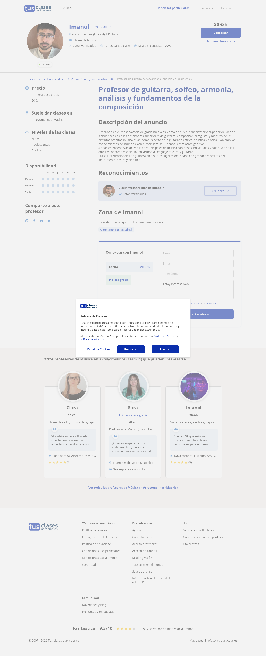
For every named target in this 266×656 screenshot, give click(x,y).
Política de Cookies (165, 336)
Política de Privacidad (93, 339)
